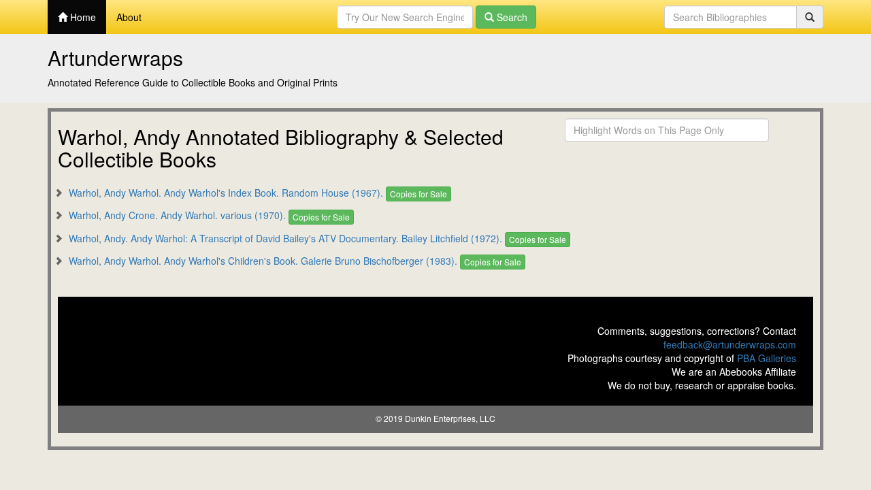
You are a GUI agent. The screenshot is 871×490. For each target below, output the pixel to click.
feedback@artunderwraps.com (729, 344)
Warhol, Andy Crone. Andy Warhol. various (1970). (177, 215)
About (129, 17)
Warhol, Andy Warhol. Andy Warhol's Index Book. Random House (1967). (226, 192)
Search (510, 17)
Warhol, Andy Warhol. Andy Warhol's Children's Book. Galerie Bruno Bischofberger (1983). (263, 260)
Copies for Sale (418, 193)
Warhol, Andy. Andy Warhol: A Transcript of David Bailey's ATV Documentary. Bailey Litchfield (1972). (285, 238)
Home (81, 17)
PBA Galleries (766, 358)
